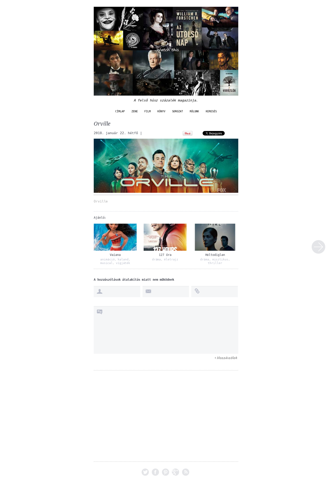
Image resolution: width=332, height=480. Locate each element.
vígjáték (123, 263)
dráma (156, 259)
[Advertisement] (166, 419)
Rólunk (194, 111)
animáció (107, 259)
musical (106, 263)
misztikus (220, 259)
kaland (123, 259)
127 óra (165, 255)
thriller (215, 263)
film (147, 111)
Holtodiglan (215, 255)
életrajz (171, 259)
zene (134, 111)
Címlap (119, 111)
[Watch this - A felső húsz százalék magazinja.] (166, 93)
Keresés (211, 111)
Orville (318, 247)
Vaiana (115, 255)
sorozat (177, 111)
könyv (161, 111)
